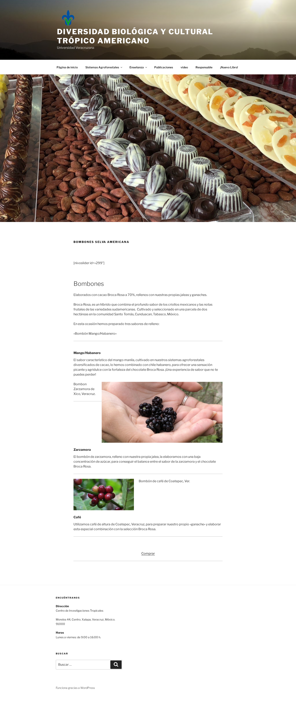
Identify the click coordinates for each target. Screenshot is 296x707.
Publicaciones (163, 67)
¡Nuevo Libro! (229, 67)
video (184, 67)
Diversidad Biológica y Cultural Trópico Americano (135, 36)
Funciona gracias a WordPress (75, 687)
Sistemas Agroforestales (102, 67)
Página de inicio (67, 67)
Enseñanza (136, 67)
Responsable (204, 67)
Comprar (148, 553)
